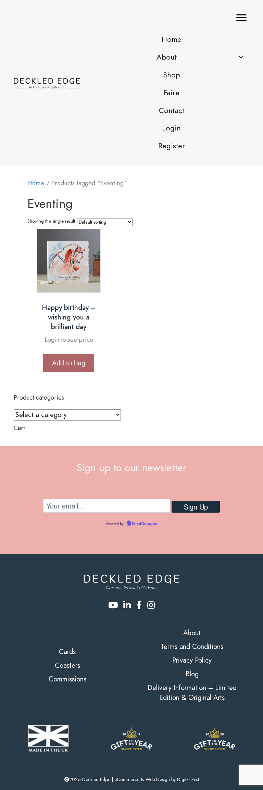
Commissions (67, 679)
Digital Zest (188, 779)
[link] (171, 39)
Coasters (67, 665)
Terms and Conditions (192, 647)
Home (35, 183)
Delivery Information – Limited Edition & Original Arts (192, 693)
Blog (192, 674)
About (192, 633)
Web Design (158, 779)
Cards (67, 652)
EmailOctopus (144, 524)
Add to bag (68, 363)
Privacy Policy (192, 660)
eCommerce (126, 779)
